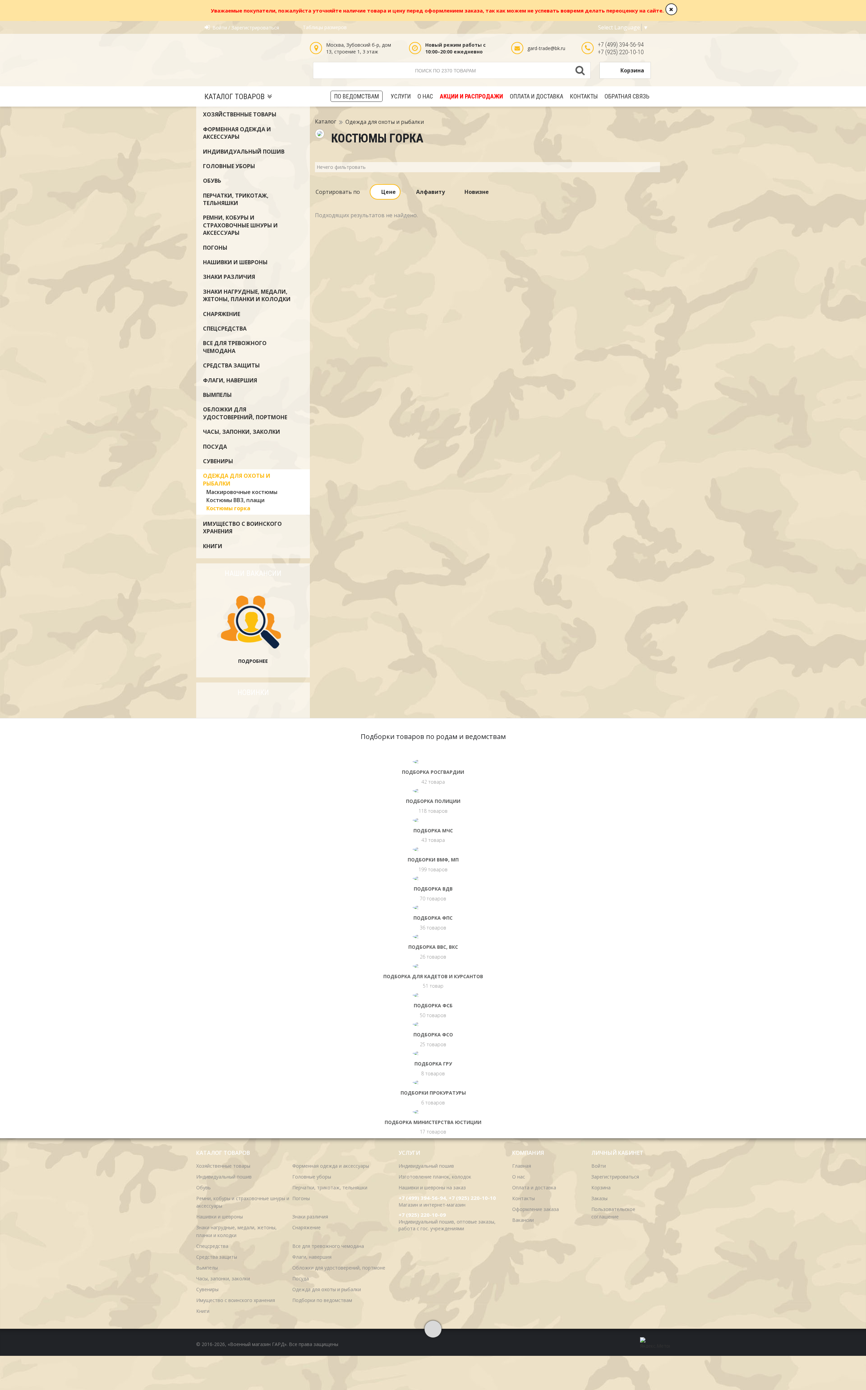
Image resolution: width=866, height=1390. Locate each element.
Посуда (215, 446)
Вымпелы (217, 395)
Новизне (476, 192)
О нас (425, 96)
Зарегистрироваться (615, 1176)
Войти (598, 1166)
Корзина (632, 70)
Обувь (212, 180)
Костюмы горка (228, 508)
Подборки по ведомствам (322, 1300)
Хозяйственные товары (239, 114)
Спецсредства (225, 328)
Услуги (401, 96)
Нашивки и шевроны (235, 262)
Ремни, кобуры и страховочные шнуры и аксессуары (240, 225)
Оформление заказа (535, 1209)
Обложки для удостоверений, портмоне (245, 413)
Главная (521, 1166)
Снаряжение (221, 314)
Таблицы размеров (325, 27)
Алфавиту (430, 192)
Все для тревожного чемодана (235, 346)
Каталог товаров (234, 96)
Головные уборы (229, 166)
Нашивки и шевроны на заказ (432, 1187)
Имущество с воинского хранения (235, 1300)
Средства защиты (231, 365)
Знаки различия (229, 277)
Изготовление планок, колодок (434, 1176)
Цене (388, 192)
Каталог (325, 122)
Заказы (599, 1198)
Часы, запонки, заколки (241, 431)
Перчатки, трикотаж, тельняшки (236, 199)
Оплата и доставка (536, 96)
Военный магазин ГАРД (253, 61)
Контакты (584, 96)
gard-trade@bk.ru (546, 48)
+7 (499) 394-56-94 (621, 44)
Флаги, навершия (230, 380)
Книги (212, 546)
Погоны (215, 247)
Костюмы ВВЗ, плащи (235, 500)
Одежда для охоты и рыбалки (384, 122)
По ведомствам (356, 96)
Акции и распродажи (471, 96)
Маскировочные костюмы (241, 492)
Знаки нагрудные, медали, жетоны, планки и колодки (247, 295)
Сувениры (218, 461)
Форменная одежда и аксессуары (237, 133)
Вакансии (523, 1220)
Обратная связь (627, 96)
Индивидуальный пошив (243, 151)
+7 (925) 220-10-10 (621, 51)
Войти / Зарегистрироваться (245, 27)
